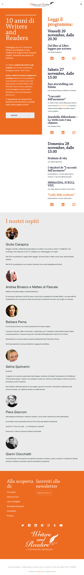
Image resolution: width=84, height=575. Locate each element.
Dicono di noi (13, 497)
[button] (2, 4)
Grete (54, 571)
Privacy (10, 516)
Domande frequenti (15, 506)
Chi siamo (11, 492)
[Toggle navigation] (76, 4)
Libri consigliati (13, 501)
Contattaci (11, 511)
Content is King (40, 571)
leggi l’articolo (63, 106)
